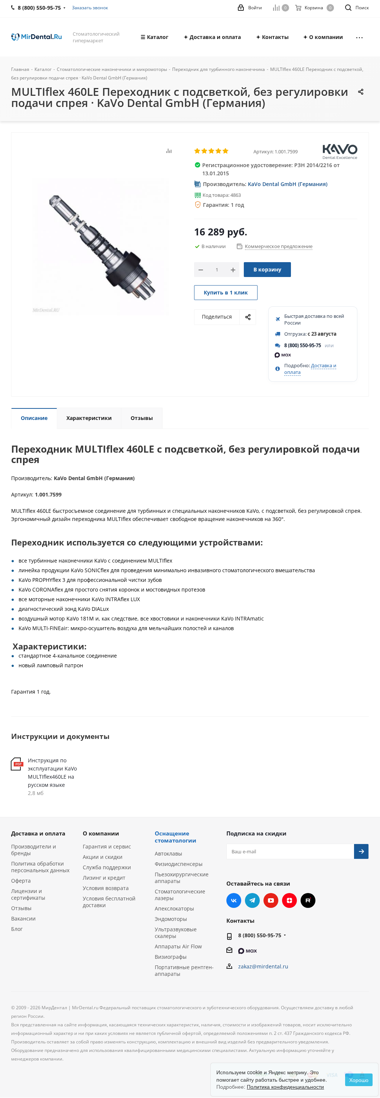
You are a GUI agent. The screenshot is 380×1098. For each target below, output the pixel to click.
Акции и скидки (102, 856)
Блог (17, 928)
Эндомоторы (171, 918)
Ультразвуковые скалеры (176, 932)
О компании (101, 833)
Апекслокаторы (174, 908)
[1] (197, 151)
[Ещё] (359, 37)
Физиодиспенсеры (179, 863)
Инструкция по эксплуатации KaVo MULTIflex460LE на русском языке (52, 772)
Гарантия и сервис (107, 846)
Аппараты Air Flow (178, 946)
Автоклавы (168, 853)
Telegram (252, 900)
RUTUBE (308, 900)
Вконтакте (233, 900)
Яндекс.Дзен (289, 900)
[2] (204, 151)
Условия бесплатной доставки (109, 902)
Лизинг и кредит (104, 877)
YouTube (270, 900)
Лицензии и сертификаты (28, 894)
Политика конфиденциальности (285, 1086)
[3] (211, 151)
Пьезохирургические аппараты (182, 877)
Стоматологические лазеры (180, 895)
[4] (218, 151)
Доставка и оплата (38, 833)
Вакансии (23, 918)
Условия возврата (106, 888)
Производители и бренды (33, 850)
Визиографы (171, 956)
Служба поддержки (107, 867)
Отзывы (21, 908)
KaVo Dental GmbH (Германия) (287, 184)
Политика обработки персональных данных (40, 867)
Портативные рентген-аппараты (184, 970)
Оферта (21, 880)
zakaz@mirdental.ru (263, 966)
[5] (225, 151)
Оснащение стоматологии (175, 837)
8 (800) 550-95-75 (302, 345)
